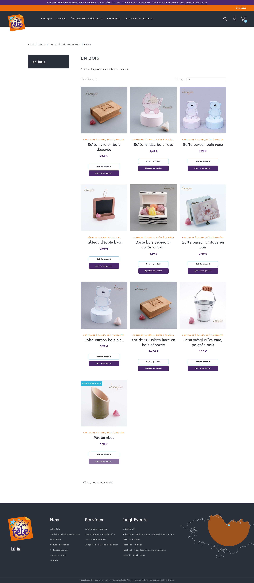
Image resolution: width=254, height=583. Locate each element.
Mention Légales (134, 580)
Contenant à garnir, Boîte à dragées (103, 140)
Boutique (46, 19)
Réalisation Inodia (119, 580)
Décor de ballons (131, 539)
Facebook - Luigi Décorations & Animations (144, 550)
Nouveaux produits (59, 545)
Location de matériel (95, 539)
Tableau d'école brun (104, 242)
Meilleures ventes (59, 550)
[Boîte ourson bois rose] (203, 110)
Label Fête (113, 19)
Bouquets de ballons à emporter (101, 545)
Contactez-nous (58, 555)
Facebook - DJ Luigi (132, 545)
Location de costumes (96, 529)
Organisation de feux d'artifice (100, 534)
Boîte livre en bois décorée (104, 147)
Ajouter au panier (104, 173)
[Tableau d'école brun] (104, 207)
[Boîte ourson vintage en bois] (203, 207)
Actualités (241, 8)
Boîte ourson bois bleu (104, 339)
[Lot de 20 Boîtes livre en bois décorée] (153, 305)
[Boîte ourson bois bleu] (104, 305)
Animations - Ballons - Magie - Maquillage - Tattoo (148, 534)
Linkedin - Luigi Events (134, 555)
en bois (38, 61)
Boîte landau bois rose (153, 144)
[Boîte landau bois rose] (153, 110)
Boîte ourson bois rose (203, 144)
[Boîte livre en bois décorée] (104, 110)
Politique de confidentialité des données (158, 580)
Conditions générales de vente (65, 534)
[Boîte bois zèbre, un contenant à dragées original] (153, 207)
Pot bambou (104, 437)
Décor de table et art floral (104, 237)
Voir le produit (104, 166)
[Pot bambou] (104, 403)
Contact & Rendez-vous (139, 19)
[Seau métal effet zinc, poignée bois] (203, 305)
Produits (54, 560)
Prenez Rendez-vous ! (196, 2)
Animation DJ (129, 529)
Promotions (55, 539)
